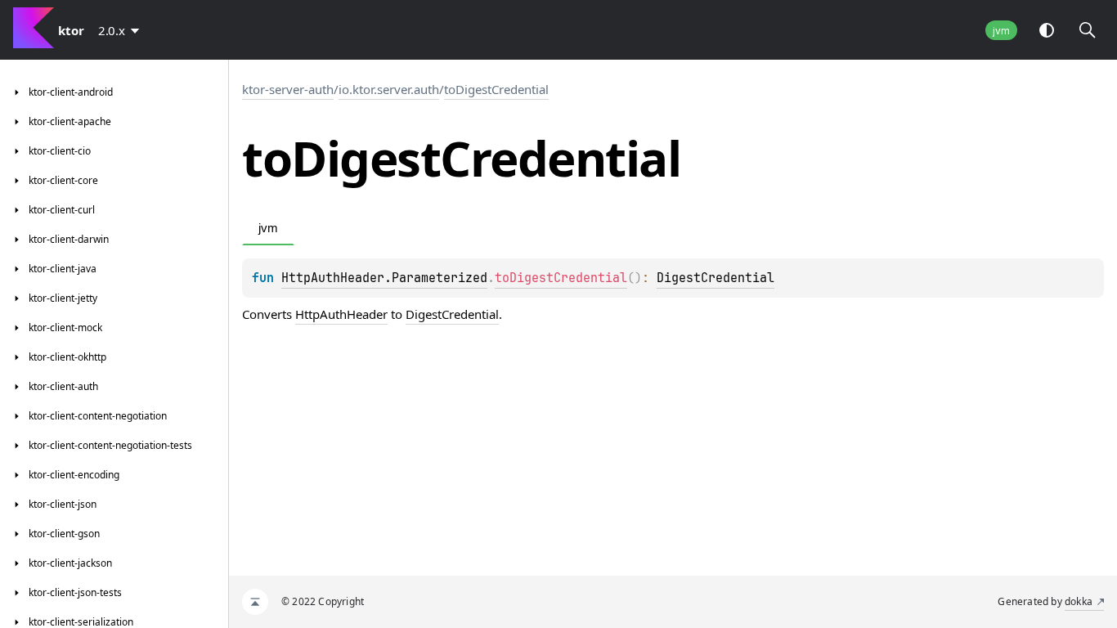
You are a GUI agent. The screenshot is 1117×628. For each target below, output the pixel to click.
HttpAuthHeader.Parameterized (384, 278)
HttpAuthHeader (341, 314)
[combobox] (122, 30)
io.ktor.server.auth (389, 89)
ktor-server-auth (288, 89)
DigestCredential (715, 278)
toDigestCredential (496, 89)
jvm (1001, 31)
